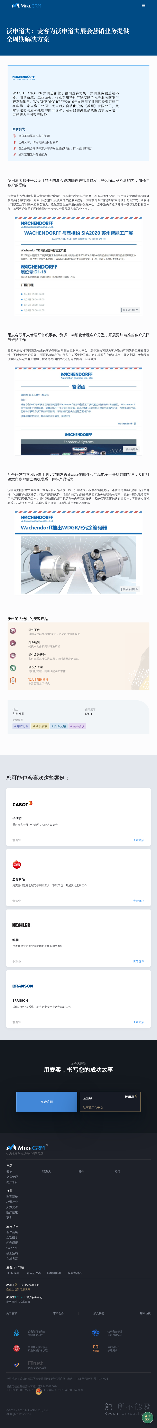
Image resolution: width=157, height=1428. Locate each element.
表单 (9, 1171)
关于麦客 (11, 1313)
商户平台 (12, 1182)
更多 (9, 1217)
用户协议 (145, 1313)
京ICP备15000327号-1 (19, 1390)
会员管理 (12, 1176)
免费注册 (47, 1102)
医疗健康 (12, 1212)
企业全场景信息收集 (18, 1289)
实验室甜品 (75, 1273)
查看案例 (139, 840)
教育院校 (12, 1196)
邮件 (81, 1171)
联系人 (46, 1171)
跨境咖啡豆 (54, 1273)
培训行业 (12, 1201)
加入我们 (98, 1313)
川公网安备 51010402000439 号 (63, 1390)
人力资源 (12, 1207)
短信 (117, 1171)
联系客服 (24, 1301)
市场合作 (58, 1313)
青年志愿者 (34, 1273)
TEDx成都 (12, 1273)
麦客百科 (11, 1301)
